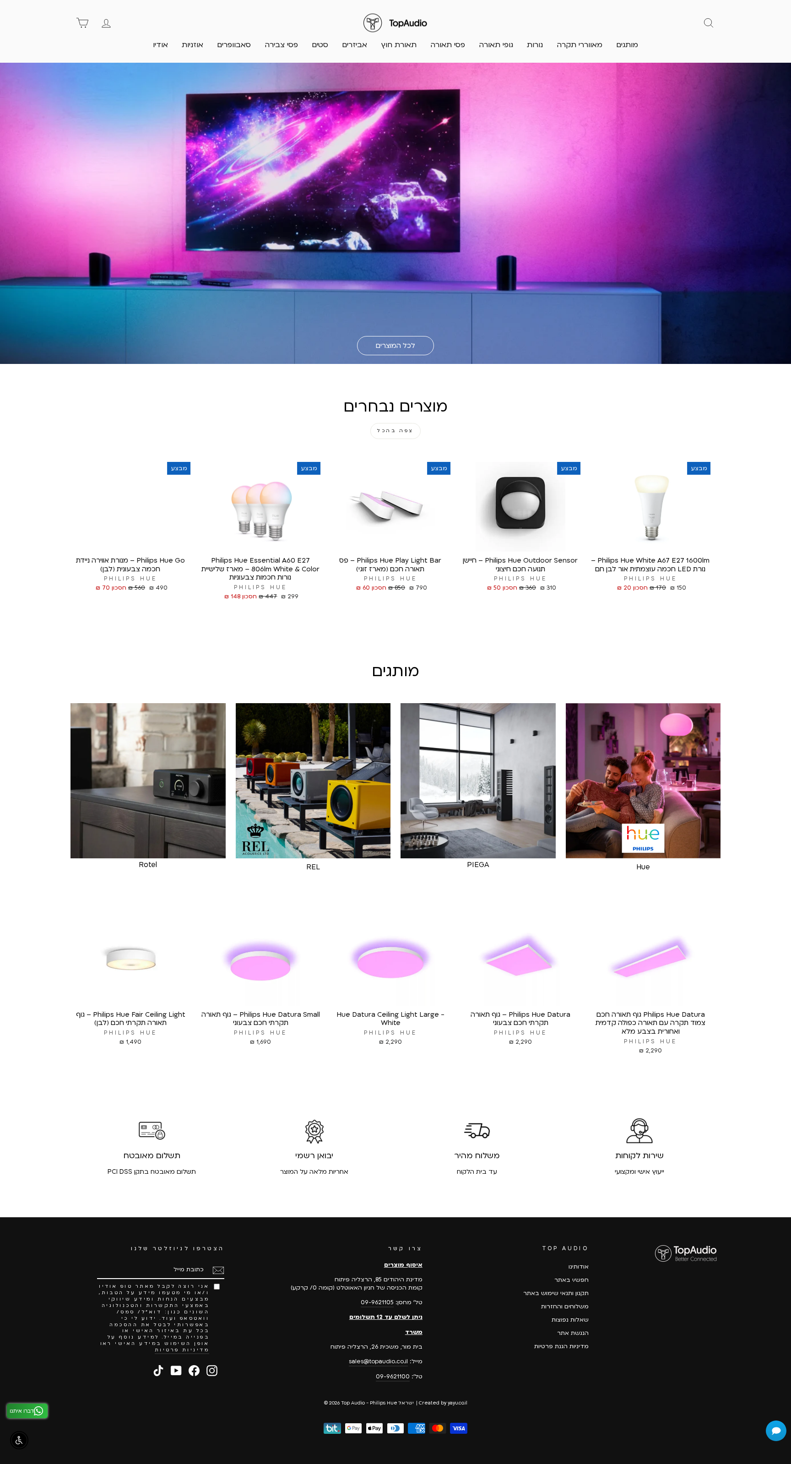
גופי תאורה (496, 45)
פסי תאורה (447, 45)
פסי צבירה (281, 45)
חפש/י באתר (571, 1280)
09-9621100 (393, 1376)
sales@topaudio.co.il (378, 1361)
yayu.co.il (457, 1403)
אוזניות (192, 45)
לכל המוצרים (395, 345)
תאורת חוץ (399, 45)
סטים (320, 45)
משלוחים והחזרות (565, 1306)
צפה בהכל (395, 431)
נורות (535, 45)
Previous (727, 545)
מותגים (627, 45)
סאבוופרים (234, 45)
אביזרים (354, 45)
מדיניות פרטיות (182, 1350)
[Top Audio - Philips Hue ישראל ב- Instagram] (211, 1370)
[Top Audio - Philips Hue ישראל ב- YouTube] (176, 1370)
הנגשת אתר (573, 1333)
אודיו (160, 45)
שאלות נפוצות (570, 1320)
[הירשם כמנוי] (218, 1270)
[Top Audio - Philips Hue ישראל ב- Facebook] (194, 1370)
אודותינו (579, 1267)
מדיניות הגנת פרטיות (561, 1346)
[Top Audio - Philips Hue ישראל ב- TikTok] (158, 1370)
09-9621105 (377, 1302)
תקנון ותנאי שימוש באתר (556, 1293)
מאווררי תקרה (579, 45)
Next (63, 545)
